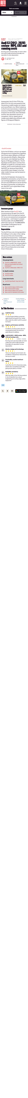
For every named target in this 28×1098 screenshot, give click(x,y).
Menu (25, 4)
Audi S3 (16, 211)
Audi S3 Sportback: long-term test (14, 281)
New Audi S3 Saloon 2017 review (14, 290)
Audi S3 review (9, 273)
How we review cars (7, 95)
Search (15, 4)
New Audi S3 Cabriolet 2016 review (14, 292)
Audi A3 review (6, 148)
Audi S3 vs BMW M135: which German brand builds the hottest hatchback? (14, 264)
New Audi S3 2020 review (12, 289)
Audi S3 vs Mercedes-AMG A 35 (14, 267)
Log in (20, 4)
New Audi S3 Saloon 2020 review (14, 287)
